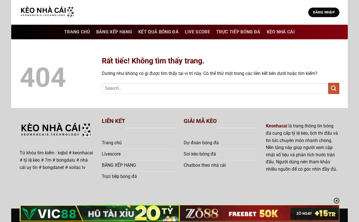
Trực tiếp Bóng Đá (238, 32)
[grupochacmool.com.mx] (48, 12)
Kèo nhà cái (281, 32)
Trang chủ (77, 32)
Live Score (197, 32)
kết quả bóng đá (158, 32)
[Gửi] (333, 88)
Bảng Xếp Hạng (114, 32)
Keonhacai (276, 126)
